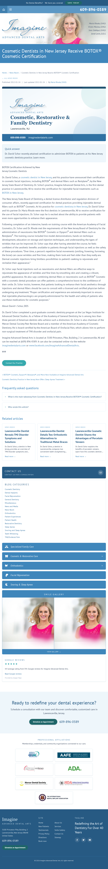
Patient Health (10, 520)
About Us (58, 823)
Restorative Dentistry (13, 523)
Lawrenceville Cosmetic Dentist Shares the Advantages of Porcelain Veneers (89, 436)
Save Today (73, 3)
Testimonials (43, 830)
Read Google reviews (13, 674)
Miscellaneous (10, 503)
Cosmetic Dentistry (12, 489)
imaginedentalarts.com (14, 345)
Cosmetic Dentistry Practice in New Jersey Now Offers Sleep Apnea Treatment (33, 379)
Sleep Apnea (10, 527)
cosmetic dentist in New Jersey (36, 177)
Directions (42, 837)
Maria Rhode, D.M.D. (59, 82)
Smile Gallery (60, 830)
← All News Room (10, 78)
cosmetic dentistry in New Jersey (71, 206)
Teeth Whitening (11, 534)
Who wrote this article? (17, 407)
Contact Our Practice (14, 363)
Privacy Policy (43, 834)
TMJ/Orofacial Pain (12, 537)
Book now (42, 841)
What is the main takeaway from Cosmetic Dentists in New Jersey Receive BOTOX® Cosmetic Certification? (53, 396)
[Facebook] (77, 840)
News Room (14, 73)
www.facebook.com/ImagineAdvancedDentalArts (54, 345)
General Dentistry (12, 499)
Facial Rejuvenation (13, 496)
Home (4, 73)
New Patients (43, 826)
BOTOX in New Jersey (12, 192)
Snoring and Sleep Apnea (15, 530)
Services (58, 826)
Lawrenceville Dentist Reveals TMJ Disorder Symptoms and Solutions (17, 436)
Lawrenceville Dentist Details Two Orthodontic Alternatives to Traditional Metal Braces (53, 436)
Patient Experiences (13, 516)
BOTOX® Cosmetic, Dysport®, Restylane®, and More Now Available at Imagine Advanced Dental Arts (44, 375)
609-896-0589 (69, 722)
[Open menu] (10, 9)
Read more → (10, 456)
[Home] (3, 9)
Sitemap (58, 837)
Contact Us (59, 834)
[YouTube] (89, 840)
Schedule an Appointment (43, 722)
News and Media (11, 506)
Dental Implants (11, 493)
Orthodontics (10, 513)
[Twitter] (83, 840)
